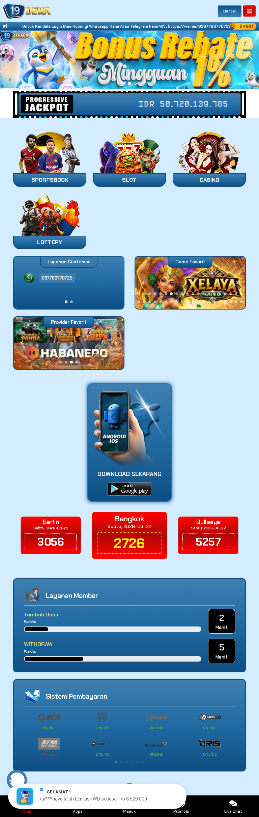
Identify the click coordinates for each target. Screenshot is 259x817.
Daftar (229, 11)
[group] (190, 283)
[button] (250, 59)
